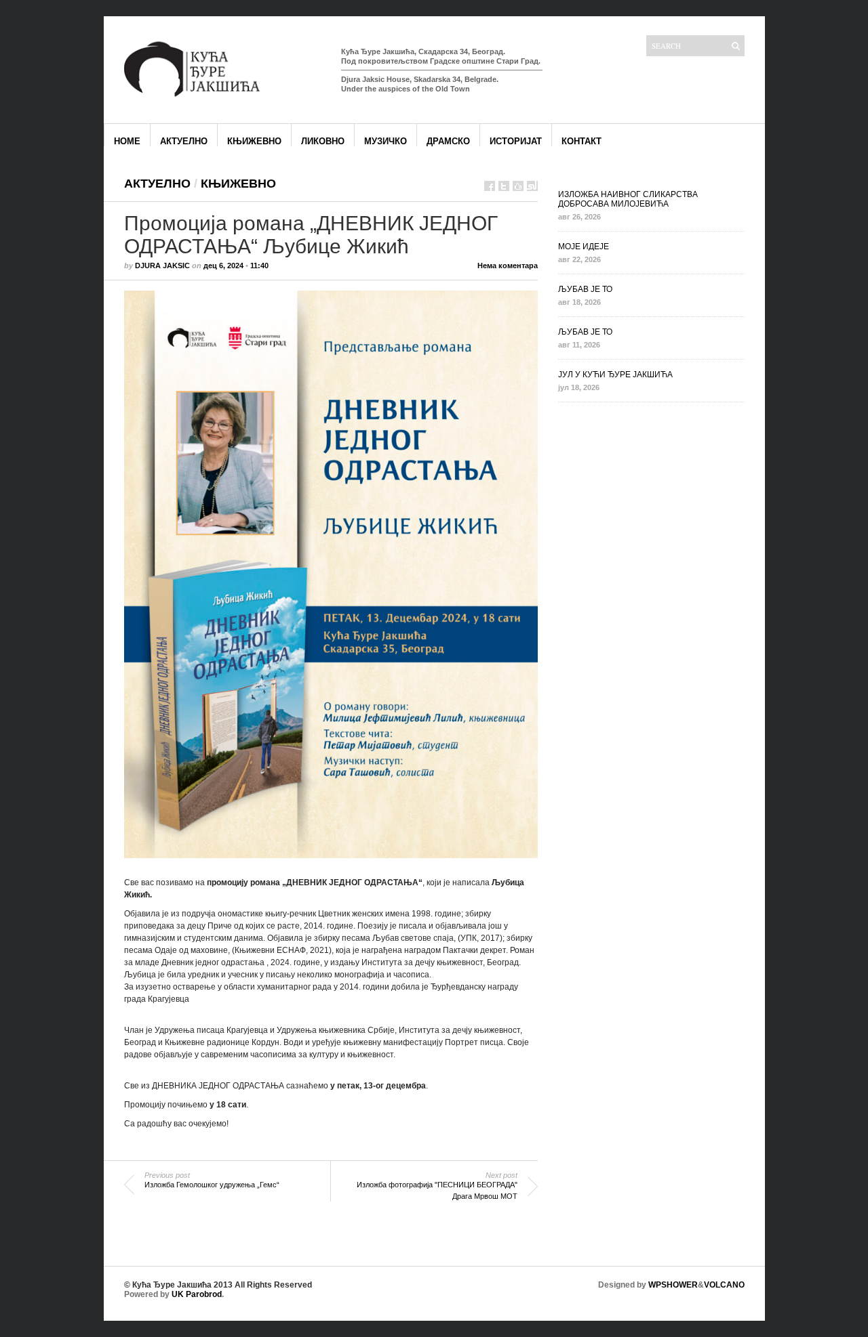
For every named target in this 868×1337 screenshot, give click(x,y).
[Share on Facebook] (489, 186)
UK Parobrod (197, 1294)
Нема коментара (507, 265)
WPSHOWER (673, 1285)
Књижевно (254, 141)
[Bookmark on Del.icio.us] (518, 186)
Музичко (385, 141)
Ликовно (322, 141)
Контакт (581, 141)
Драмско (448, 141)
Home (127, 141)
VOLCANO (724, 1285)
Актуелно (184, 141)
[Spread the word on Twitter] (503, 186)
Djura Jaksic (162, 265)
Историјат (516, 141)
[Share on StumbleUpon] (532, 186)
